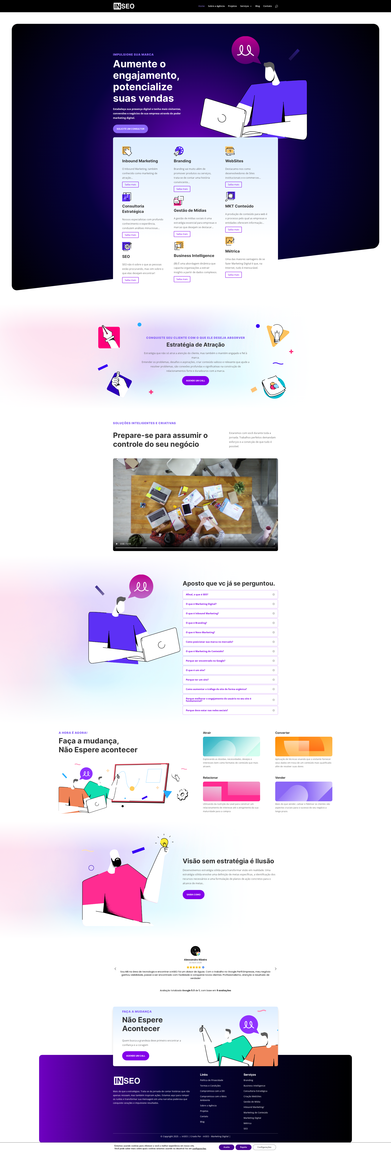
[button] (275, 968)
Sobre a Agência (216, 6)
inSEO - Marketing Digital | (216, 1136)
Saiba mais (130, 184)
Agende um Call (195, 380)
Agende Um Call (135, 1055)
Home (201, 6)
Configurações (264, 1147)
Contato (267, 6)
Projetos (232, 6)
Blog (257, 6)
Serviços (244, 6)
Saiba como (194, 894)
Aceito (226, 1147)
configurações (199, 1148)
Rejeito (243, 1147)
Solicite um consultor (130, 128)
